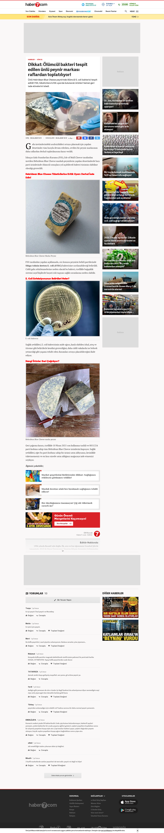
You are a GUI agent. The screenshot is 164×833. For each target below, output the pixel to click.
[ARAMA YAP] (125, 11)
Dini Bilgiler (95, 806)
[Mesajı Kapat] (137, 830)
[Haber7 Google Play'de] (128, 810)
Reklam (72, 812)
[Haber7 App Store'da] (128, 802)
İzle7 (99, 827)
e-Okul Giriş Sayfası (98, 800)
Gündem (42, 11)
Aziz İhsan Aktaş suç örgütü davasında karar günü (70, 17)
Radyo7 (55, 827)
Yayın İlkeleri (74, 806)
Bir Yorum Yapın (64, 600)
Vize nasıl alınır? (97, 812)
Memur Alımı (96, 803)
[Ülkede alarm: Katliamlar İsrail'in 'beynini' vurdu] (120, 630)
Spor (61, 11)
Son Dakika (30, 11)
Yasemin (119, 827)
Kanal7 (41, 827)
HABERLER (31, 59)
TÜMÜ (134, 17)
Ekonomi (69, 11)
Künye (71, 809)
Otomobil (98, 11)
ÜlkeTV (81, 827)
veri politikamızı (106, 831)
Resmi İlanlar (111, 11)
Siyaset (52, 11)
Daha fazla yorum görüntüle (62, 775)
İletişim (72, 816)
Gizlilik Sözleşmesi (76, 803)
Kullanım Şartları (75, 800)
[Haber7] (36, 4)
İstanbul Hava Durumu (99, 816)
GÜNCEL (40, 59)
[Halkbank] (84, 11)
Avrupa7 (69, 827)
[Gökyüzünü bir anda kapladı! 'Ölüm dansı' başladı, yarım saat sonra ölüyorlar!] (120, 607)
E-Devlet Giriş (96, 809)
